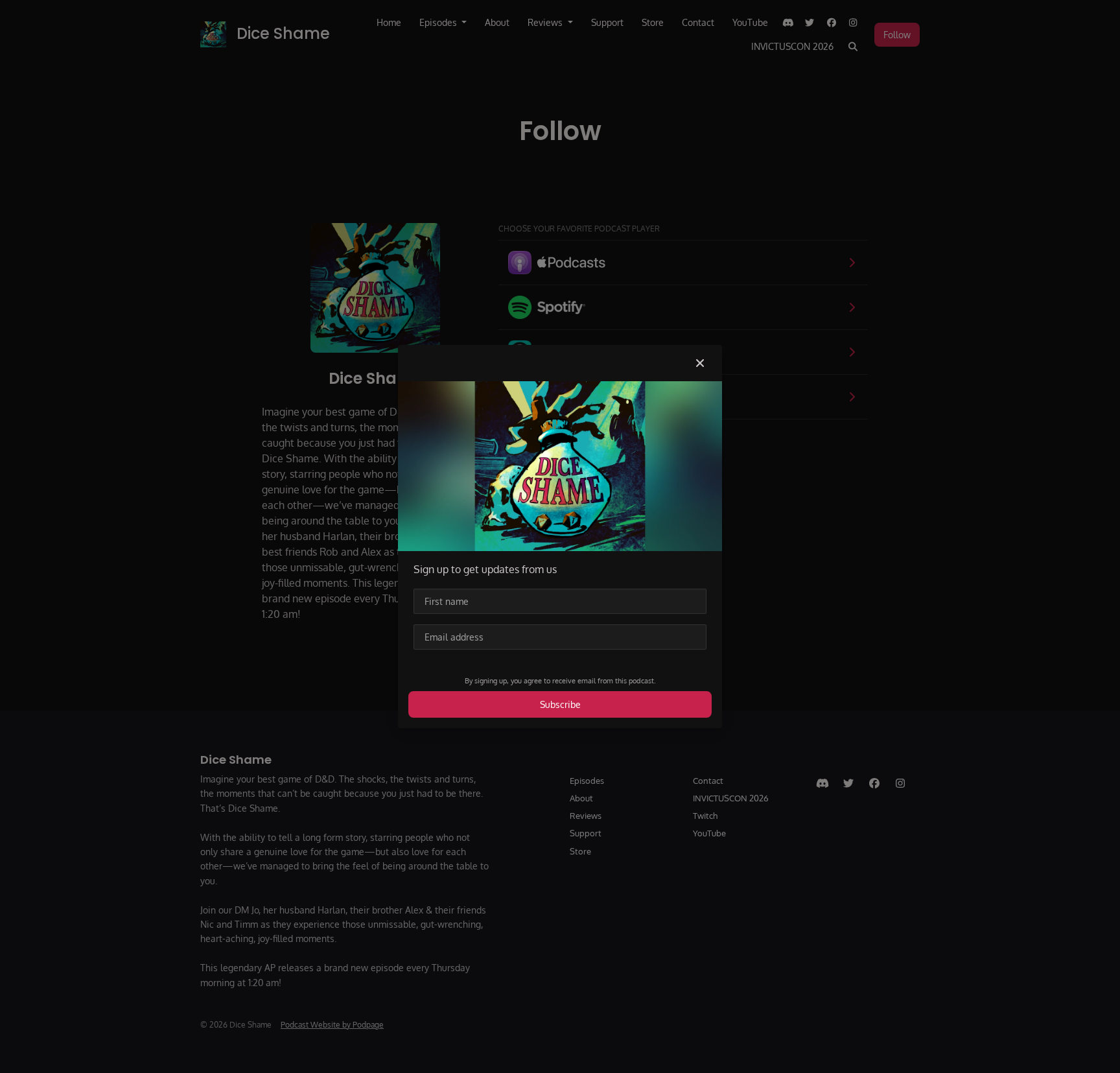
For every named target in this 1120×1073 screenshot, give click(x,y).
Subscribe (560, 704)
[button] (700, 363)
